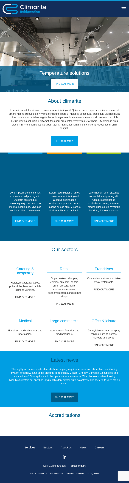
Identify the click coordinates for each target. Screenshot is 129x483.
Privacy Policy (93, 474)
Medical (25, 321)
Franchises (104, 269)
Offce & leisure (104, 321)
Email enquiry (78, 465)
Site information (56, 474)
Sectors (48, 447)
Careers (100, 447)
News (83, 447)
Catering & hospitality (25, 271)
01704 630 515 (57, 465)
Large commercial (64, 321)
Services (29, 447)
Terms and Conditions (75, 474)
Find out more (64, 83)
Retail (64, 269)
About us (66, 447)
